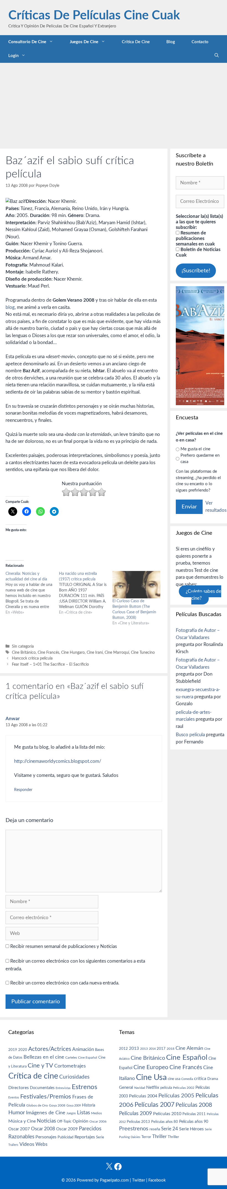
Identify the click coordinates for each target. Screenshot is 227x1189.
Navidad (139, 1087)
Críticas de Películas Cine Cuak (94, 15)
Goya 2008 (57, 1105)
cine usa (174, 1079)
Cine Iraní (95, 652)
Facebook (157, 1180)
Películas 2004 (143, 1096)
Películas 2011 (194, 1114)
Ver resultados (215, 507)
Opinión (80, 1121)
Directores (18, 1087)
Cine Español (87, 1057)
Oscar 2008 (43, 1128)
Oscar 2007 (19, 1129)
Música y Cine (22, 1121)
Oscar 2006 (98, 1121)
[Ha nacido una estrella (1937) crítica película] (85, 593)
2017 (161, 1049)
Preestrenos (133, 1128)
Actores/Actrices (49, 1049)
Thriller (159, 1136)
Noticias (46, 1121)
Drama (212, 1079)
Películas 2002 (183, 1087)
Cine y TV (40, 1066)
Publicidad (65, 1137)
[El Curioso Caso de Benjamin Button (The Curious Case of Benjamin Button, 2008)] (136, 584)
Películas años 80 (164, 1122)
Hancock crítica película (32, 658)
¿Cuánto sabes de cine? (203, 595)
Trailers (13, 1144)
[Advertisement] (113, 104)
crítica (200, 1078)
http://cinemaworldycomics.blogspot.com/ (57, 761)
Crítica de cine (136, 42)
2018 (170, 1048)
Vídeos (26, 1144)
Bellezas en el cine (44, 1057)
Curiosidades (74, 1077)
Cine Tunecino (143, 652)
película (166, 1088)
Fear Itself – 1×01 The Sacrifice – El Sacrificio (50, 664)
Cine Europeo (150, 1067)
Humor (16, 1112)
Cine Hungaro (73, 652)
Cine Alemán (189, 1048)
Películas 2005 (176, 1095)
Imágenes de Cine (45, 1112)
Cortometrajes (70, 1066)
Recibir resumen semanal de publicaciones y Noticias (63, 946)
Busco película (190, 734)
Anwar (13, 718)
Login (13, 56)
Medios (96, 1113)
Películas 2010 (167, 1114)
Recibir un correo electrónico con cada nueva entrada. (64, 983)
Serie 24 (169, 1129)
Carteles (71, 1057)
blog (10, 307)
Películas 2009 (135, 1113)
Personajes (45, 1137)
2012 (123, 1049)
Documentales (42, 1088)
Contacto (200, 42)
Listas (83, 1112)
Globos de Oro (37, 1105)
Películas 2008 (194, 1105)
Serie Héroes (191, 1129)
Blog (170, 42)
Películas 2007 (154, 1105)
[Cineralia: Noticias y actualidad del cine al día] (32, 593)
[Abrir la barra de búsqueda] (216, 56)
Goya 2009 (73, 1105)
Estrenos (84, 1087)
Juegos (71, 1113)
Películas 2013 (138, 1121)
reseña (154, 1129)
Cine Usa (151, 1077)
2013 (134, 1048)
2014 (152, 1048)
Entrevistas (63, 1088)
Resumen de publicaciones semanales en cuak (195, 238)
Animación (83, 1049)
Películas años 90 (193, 1122)
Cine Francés (48, 652)
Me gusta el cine (195, 449)
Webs (41, 1144)
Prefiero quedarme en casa (200, 458)
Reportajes (84, 1137)
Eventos (13, 1097)
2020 (22, 1050)
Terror (146, 1137)
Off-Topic (64, 1121)
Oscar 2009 (67, 1129)
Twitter (138, 1180)
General (126, 1087)
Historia (88, 1105)
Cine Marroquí (117, 652)
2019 (12, 1050)
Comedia (187, 1079)
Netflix (152, 1087)
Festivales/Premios (45, 1097)
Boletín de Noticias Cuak (198, 252)
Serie (100, 1137)
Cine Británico (24, 652)
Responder (23, 790)
